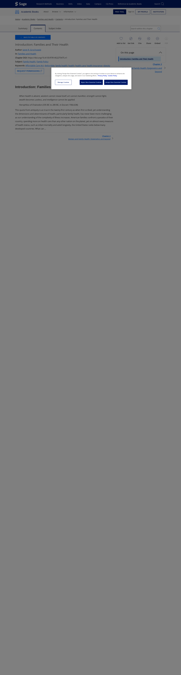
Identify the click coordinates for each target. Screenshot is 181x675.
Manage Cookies (63, 82)
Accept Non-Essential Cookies (116, 82)
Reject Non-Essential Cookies (91, 82)
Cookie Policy (112, 76)
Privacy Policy (102, 76)
